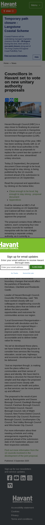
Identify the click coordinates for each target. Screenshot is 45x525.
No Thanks (14, 273)
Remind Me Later (28, 273)
